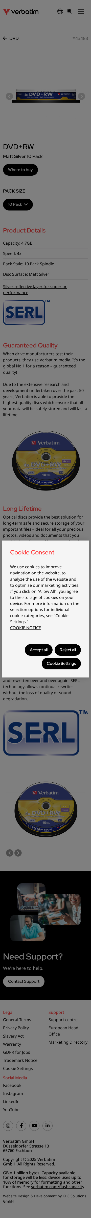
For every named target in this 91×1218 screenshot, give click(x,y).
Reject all (68, 649)
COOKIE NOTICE (25, 627)
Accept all (39, 649)
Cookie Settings (61, 663)
